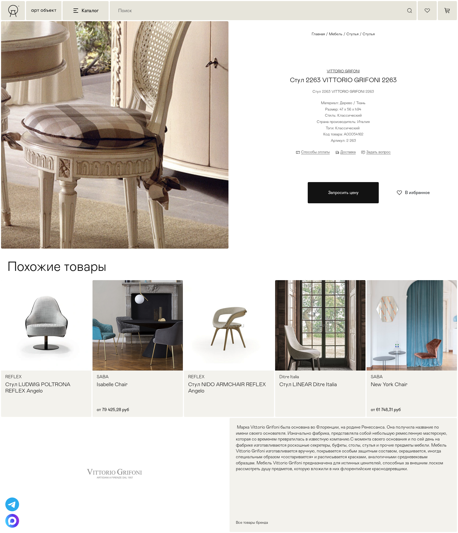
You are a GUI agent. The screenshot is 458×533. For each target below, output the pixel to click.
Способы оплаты (315, 151)
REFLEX (13, 377)
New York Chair (389, 384)
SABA (103, 377)
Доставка (348, 151)
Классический (347, 128)
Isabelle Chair (112, 384)
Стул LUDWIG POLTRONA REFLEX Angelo (37, 387)
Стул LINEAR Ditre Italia (308, 384)
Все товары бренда (252, 522)
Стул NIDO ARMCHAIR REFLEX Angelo (227, 387)
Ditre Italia (289, 377)
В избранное (417, 192)
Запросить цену (343, 192)
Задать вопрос (378, 151)
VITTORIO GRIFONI (343, 71)
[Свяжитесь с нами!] (12, 504)
